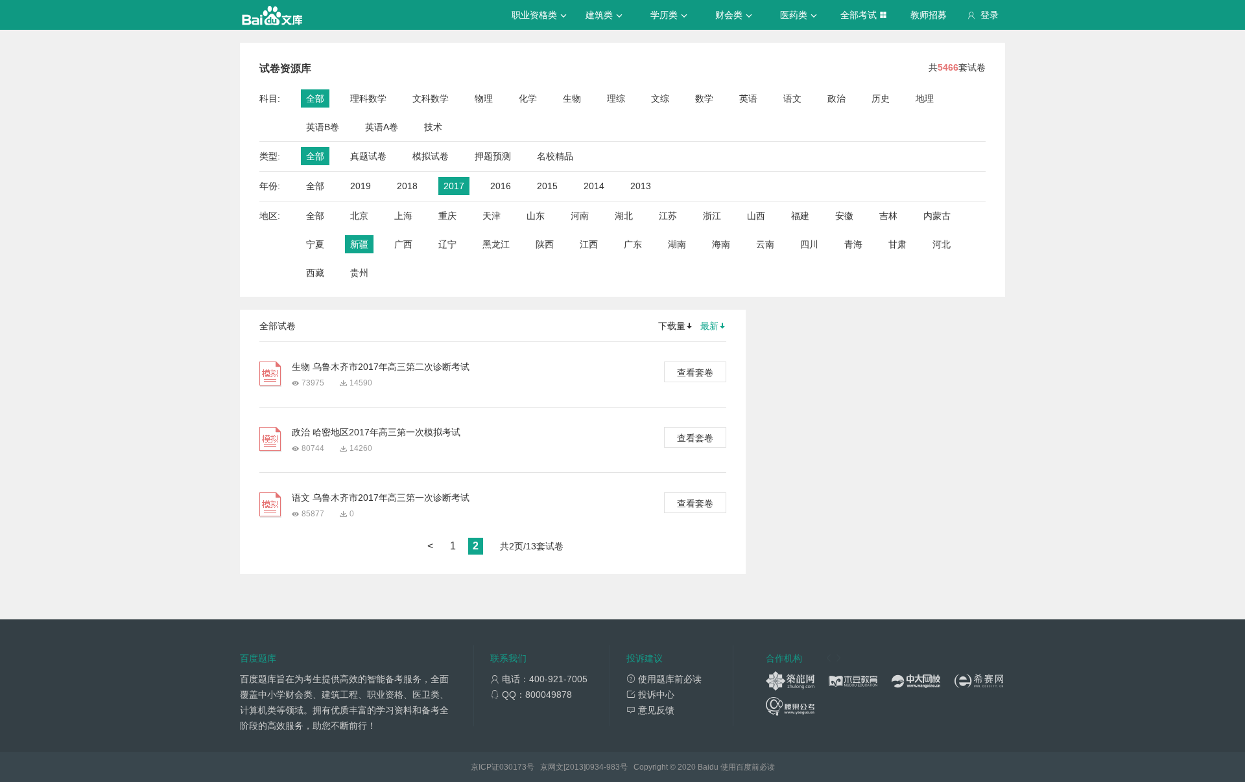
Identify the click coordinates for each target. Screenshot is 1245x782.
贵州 (359, 273)
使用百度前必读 (747, 767)
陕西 (545, 244)
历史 (881, 98)
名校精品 (555, 156)
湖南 (677, 244)
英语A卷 (381, 127)
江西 (589, 244)
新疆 (359, 244)
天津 (491, 216)
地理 (925, 98)
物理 (484, 98)
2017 (454, 186)
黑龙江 (496, 244)
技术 (433, 127)
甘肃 (897, 244)
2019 (360, 186)
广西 (403, 244)
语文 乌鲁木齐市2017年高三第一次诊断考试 (380, 497)
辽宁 (447, 244)
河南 (580, 216)
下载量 (671, 326)
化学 (528, 98)
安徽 (844, 216)
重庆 (447, 216)
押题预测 (493, 156)
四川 (809, 244)
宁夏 (315, 244)
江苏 (668, 216)
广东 (633, 244)
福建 (800, 216)
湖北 (624, 216)
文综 (660, 98)
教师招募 (928, 15)
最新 (709, 326)
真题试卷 (368, 156)
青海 (853, 244)
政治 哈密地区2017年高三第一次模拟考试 (376, 432)
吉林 (888, 216)
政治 (836, 98)
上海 (403, 216)
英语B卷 (322, 127)
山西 (756, 216)
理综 (616, 98)
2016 (500, 186)
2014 (594, 186)
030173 (513, 767)
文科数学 (430, 98)
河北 (941, 244)
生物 (572, 98)
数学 (704, 98)
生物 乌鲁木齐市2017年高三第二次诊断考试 (380, 367)
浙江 (712, 216)
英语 (748, 98)
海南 (721, 244)
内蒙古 (937, 216)
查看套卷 (695, 372)
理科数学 (368, 98)
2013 (640, 186)
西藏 (315, 273)
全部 (315, 98)
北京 (359, 216)
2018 (407, 186)
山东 (536, 216)
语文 (792, 98)
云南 (765, 244)
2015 (547, 186)
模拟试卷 (430, 156)
